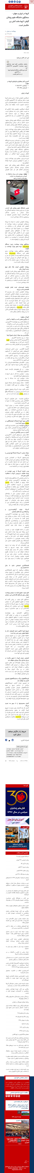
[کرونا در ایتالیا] (17, 43)
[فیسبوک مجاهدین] (10, 2)
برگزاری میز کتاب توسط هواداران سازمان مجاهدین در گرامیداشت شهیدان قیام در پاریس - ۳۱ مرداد (17, 913)
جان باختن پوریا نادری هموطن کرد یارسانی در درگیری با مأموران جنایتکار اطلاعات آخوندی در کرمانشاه (17, 893)
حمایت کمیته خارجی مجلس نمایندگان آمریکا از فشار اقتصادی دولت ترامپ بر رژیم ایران (17, 985)
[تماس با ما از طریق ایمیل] (17, 1096)
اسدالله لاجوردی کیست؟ (22, 857)
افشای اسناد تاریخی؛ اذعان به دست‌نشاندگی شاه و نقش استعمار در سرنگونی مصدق (17, 959)
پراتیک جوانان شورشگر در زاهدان (20, 1002)
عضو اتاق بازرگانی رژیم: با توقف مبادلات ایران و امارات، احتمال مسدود (14, 1142)
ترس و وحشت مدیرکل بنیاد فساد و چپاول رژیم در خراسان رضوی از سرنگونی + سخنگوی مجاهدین (17, 885)
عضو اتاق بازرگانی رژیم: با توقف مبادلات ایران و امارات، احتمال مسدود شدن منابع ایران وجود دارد (17, 1008)
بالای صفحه (26, 1161)
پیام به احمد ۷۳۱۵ (24, 1031)
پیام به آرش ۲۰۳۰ (24, 1027)
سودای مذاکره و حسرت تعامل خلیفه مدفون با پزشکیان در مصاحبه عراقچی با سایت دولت (17, 1057)
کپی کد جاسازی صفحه (22, 746)
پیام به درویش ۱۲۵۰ (24, 1020)
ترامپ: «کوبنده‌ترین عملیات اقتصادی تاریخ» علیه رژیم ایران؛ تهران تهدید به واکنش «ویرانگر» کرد (17, 978)
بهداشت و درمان (11, 31)
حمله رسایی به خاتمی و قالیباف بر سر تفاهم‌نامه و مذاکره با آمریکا (17, 953)
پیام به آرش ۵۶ (25, 864)
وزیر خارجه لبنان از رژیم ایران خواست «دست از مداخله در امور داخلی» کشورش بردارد (17, 1070)
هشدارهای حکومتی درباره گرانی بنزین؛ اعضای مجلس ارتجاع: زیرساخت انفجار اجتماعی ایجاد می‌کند (17, 941)
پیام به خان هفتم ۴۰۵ (23, 1013)
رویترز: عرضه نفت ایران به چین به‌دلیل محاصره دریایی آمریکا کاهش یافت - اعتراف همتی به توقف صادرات (17, 934)
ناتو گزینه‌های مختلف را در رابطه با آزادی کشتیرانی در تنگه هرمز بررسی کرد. (17, 927)
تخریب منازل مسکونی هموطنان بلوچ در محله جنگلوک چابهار (17, 907)
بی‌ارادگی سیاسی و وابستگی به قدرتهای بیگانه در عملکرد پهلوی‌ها (17, 998)
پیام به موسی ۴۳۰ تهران (22, 860)
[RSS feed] (20, 2)
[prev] (19, 1112)
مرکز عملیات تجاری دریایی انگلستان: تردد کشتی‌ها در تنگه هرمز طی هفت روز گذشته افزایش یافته (17, 921)
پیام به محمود (25, 1024)
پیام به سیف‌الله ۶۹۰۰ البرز (22, 874)
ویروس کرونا (11, 761)
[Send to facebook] (6, 740)
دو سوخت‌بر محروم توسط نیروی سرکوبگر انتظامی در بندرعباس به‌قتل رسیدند (17, 1052)
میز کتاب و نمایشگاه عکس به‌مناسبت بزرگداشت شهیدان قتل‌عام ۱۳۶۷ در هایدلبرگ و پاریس (17, 900)
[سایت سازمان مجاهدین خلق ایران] (17, 7)
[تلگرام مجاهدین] (17, 2)
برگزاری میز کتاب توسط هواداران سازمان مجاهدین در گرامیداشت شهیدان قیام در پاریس (17, 991)
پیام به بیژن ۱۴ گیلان (23, 867)
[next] (19, 1140)
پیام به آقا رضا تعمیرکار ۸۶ (22, 1017)
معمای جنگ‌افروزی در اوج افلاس (20, 1034)
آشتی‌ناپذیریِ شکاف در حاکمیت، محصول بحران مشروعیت (17, 972)
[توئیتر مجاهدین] (12, 2)
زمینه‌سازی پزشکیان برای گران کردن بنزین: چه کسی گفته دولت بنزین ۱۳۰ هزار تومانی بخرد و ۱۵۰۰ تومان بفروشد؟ (17, 1040)
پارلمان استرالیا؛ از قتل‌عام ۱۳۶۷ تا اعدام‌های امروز (17, 879)
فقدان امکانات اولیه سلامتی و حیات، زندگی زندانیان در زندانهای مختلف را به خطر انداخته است (17, 1064)
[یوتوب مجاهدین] (15, 2)
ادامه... (12, 1088)
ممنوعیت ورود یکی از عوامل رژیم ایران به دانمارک (17, 948)
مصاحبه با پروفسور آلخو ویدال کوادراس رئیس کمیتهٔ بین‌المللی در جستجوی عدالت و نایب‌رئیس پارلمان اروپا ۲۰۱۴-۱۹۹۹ (17, 965)
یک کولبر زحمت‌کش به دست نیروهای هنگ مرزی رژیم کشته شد (17, 1046)
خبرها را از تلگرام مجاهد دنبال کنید (17, 733)
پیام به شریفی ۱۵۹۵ (16, 1117)
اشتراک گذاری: (25, 740)
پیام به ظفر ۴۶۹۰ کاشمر (23, 871)
